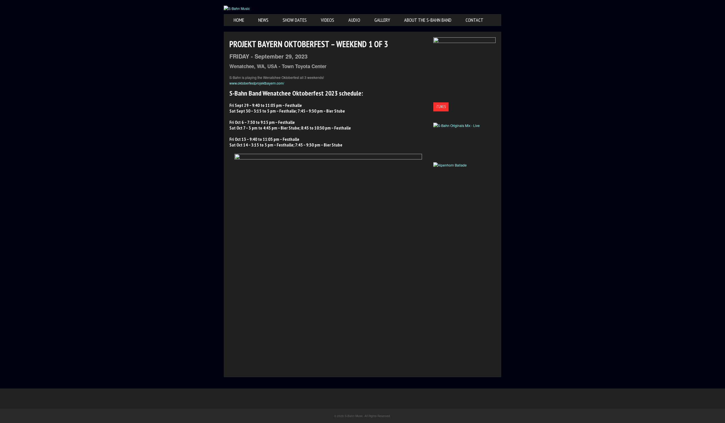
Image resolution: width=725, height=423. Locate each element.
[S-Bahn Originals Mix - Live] (464, 142)
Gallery (382, 20)
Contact (474, 20)
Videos (327, 20)
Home (239, 20)
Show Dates (295, 20)
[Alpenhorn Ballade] (464, 182)
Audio (354, 20)
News (263, 20)
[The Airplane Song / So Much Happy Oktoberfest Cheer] (464, 68)
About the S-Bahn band (427, 20)
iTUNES (441, 106)
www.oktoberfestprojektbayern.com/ (256, 83)
